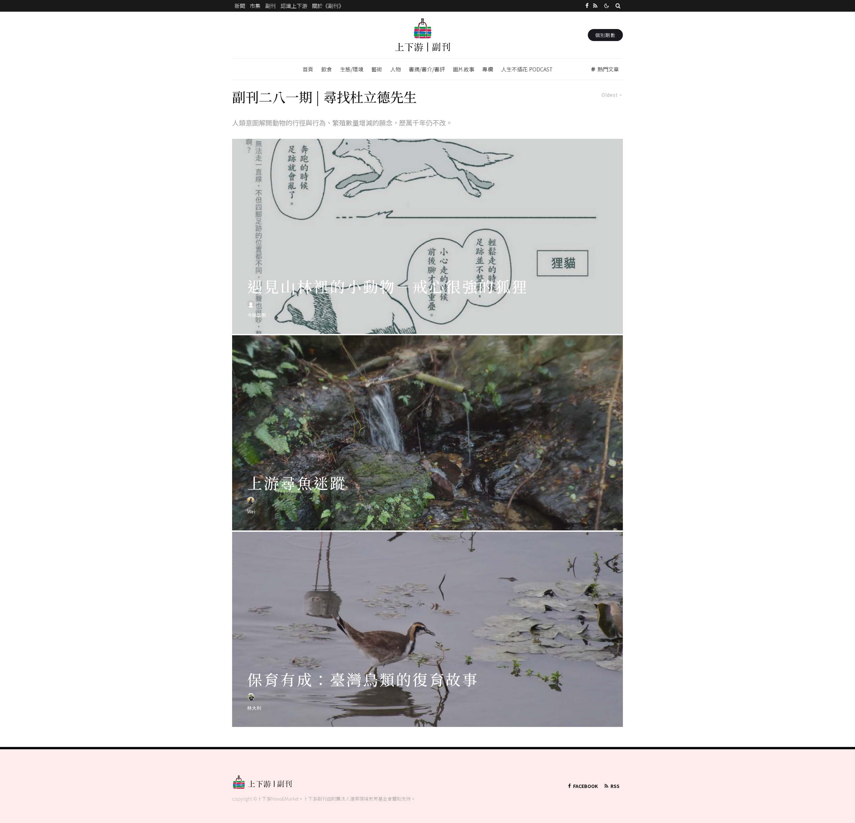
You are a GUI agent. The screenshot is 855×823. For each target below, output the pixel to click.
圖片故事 (463, 69)
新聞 (239, 6)
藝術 (376, 69)
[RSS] (595, 5)
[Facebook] (587, 5)
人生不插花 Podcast (526, 69)
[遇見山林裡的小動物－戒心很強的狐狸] (427, 236)
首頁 (308, 69)
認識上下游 (294, 6)
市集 (255, 6)
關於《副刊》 (328, 6)
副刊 (270, 6)
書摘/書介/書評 (427, 69)
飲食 (326, 69)
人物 (395, 69)
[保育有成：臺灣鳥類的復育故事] (427, 629)
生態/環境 (351, 69)
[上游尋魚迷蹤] (427, 432)
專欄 (487, 69)
